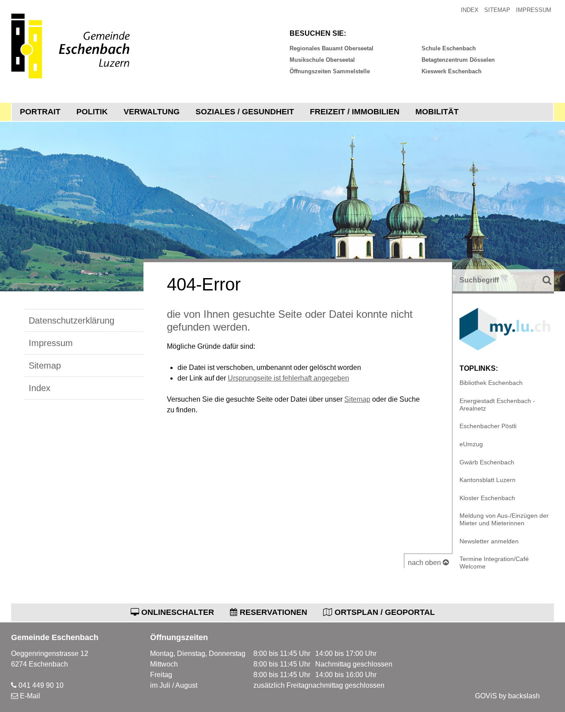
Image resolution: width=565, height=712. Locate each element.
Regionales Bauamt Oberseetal (331, 48)
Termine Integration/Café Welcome (494, 562)
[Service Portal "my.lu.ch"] (505, 348)
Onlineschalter (176, 612)
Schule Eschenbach (449, 48)
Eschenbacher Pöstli (488, 425)
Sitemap (497, 10)
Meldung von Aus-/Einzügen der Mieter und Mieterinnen (504, 519)
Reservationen (272, 612)
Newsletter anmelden (489, 541)
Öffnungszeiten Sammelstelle (330, 71)
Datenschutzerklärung (71, 320)
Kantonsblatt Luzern (488, 479)
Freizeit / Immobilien (354, 111)
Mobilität (437, 111)
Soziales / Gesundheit (245, 111)
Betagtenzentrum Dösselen (458, 60)
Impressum (533, 10)
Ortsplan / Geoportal (383, 612)
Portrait (40, 111)
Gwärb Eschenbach (487, 462)
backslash (524, 696)
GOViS (486, 696)
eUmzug (471, 444)
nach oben (425, 562)
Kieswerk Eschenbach (452, 71)
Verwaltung (152, 111)
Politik (92, 111)
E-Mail (30, 696)
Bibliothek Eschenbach (491, 382)
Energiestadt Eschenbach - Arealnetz (497, 404)
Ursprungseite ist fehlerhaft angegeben (288, 378)
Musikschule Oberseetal (322, 60)
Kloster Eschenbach (487, 497)
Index (469, 10)
